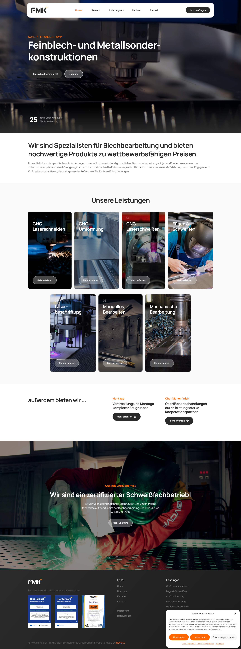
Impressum (220, 644)
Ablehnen (200, 637)
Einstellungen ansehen (224, 637)
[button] (235, 613)
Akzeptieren (179, 637)
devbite (120, 642)
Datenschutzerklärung (205, 644)
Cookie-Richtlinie (189, 644)
